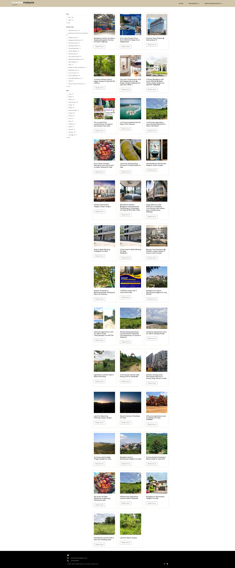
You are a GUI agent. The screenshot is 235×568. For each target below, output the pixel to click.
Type (67, 14)
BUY (70, 17)
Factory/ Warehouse (74, 48)
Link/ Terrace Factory (74, 56)
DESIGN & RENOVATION (212, 3)
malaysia (28, 2)
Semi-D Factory (73, 73)
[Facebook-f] (164, 564)
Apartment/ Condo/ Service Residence (78, 33)
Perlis (70, 121)
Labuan (70, 105)
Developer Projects (73, 45)
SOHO (70, 81)
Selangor (71, 132)
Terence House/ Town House (76, 83)
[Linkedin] (167, 564)
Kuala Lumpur (72, 102)
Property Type (70, 27)
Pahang (71, 113)
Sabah (70, 126)
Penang (71, 115)
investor (17, 2)
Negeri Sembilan (73, 110)
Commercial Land (73, 43)
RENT (70, 20)
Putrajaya (71, 124)
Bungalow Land (73, 37)
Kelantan (71, 99)
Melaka (70, 107)
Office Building (72, 62)
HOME (181, 3)
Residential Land (73, 70)
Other (70, 64)
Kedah (70, 96)
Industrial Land (72, 53)
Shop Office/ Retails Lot (75, 78)
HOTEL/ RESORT (73, 51)
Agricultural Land (73, 30)
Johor (70, 94)
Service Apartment (73, 75)
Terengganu (72, 135)
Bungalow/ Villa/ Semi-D (75, 40)
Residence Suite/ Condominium (77, 67)
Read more (99, 46)
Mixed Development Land (75, 59)
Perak (70, 118)
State (67, 90)
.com (15, 4)
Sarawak (71, 129)
